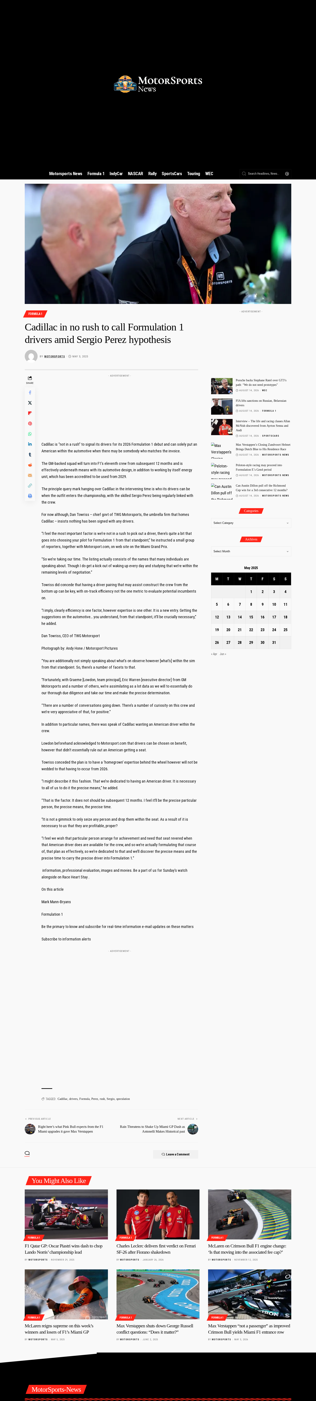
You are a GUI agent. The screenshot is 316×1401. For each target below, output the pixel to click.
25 (285, 629)
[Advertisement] (119, 406)
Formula (84, 1099)
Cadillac (62, 1099)
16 (262, 617)
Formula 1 (35, 314)
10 (274, 604)
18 (285, 617)
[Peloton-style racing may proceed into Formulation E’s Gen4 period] (222, 471)
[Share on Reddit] (30, 465)
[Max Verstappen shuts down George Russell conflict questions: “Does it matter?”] (158, 1294)
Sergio (111, 1099)
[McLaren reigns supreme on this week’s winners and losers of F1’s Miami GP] (66, 1294)
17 (274, 617)
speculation (123, 1099)
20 (228, 629)
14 (240, 617)
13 (228, 617)
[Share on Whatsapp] (30, 434)
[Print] (30, 496)
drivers (73, 1099)
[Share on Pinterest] (30, 424)
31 (274, 642)
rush (102, 1099)
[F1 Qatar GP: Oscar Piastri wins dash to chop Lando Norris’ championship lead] (66, 1214)
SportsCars (270, 435)
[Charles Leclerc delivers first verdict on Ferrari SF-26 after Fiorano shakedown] (158, 1214)
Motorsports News (275, 454)
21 (240, 629)
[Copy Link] (30, 486)
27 (228, 642)
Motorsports (54, 356)
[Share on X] (30, 403)
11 (285, 604)
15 (251, 617)
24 (274, 629)
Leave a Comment (178, 1154)
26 (217, 642)
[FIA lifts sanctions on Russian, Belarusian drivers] (222, 407)
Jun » (223, 654)
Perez (94, 1099)
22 (251, 629)
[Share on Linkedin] (30, 444)
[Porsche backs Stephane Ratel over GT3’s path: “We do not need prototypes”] (222, 386)
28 (240, 642)
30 (262, 642)
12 (217, 617)
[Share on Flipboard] (30, 413)
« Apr (214, 654)
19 (217, 629)
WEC (264, 390)
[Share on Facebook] (30, 393)
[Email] (30, 475)
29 (251, 642)
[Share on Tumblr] (30, 455)
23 (262, 629)
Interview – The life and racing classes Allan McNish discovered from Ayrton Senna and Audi (263, 426)
